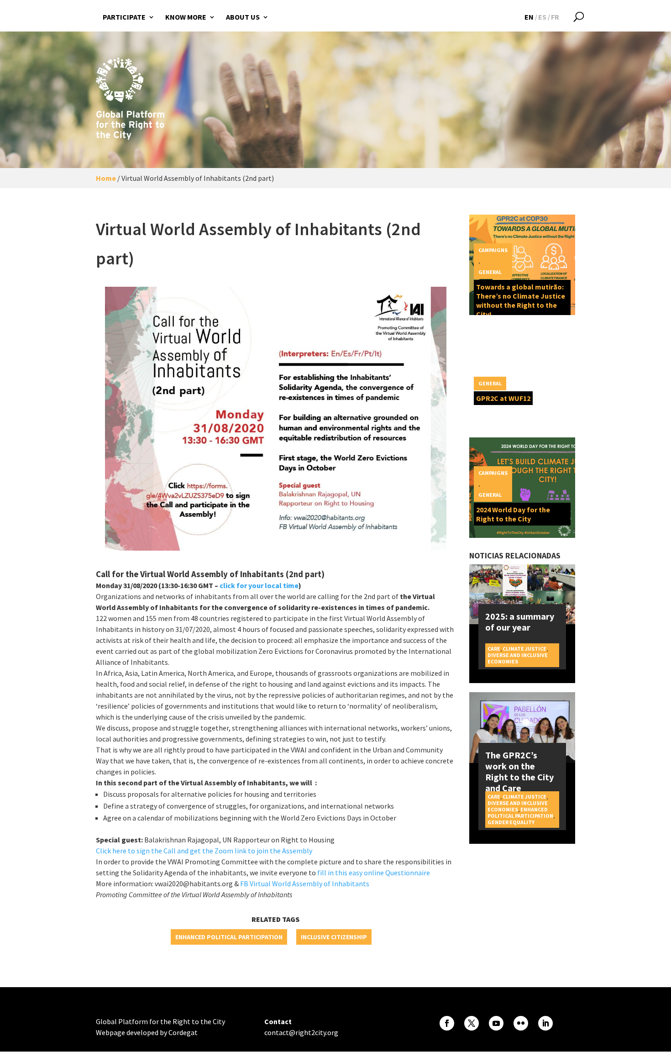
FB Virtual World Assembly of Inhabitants (304, 883)
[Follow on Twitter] (471, 1023)
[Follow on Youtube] (496, 1023)
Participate (124, 16)
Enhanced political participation (229, 937)
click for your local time (259, 585)
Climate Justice (524, 648)
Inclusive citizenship (334, 937)
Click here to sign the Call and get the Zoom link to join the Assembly (204, 850)
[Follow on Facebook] (447, 1023)
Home (106, 178)
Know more (185, 16)
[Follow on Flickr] (521, 1023)
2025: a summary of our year (519, 621)
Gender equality (511, 822)
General (490, 271)
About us (243, 16)
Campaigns (493, 250)
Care (494, 648)
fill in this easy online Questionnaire (373, 872)
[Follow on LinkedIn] (545, 1023)
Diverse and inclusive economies (518, 658)
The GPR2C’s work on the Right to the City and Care (519, 771)
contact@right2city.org (301, 1032)
